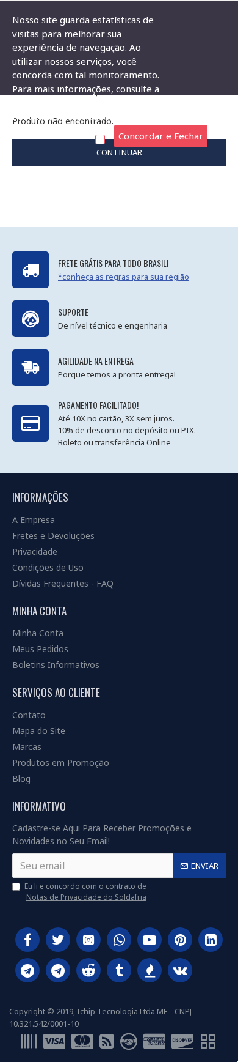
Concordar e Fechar (160, 136)
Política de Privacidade (60, 116)
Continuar (119, 152)
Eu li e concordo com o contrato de (85, 891)
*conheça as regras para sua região (123, 276)
